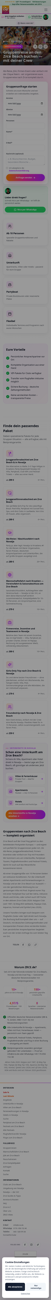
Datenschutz (25, 1293)
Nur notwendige (36, 1286)
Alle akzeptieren (15, 1287)
